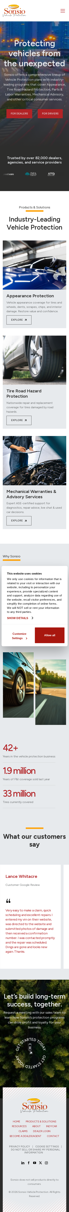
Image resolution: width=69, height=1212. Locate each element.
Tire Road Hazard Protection (23, 393)
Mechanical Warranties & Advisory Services (31, 494)
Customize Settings (19, 636)
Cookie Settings (47, 1146)
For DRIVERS (50, 113)
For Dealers (19, 113)
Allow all (49, 635)
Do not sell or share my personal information (35, 1151)
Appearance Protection (30, 295)
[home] (14, 11)
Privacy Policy (19, 1146)
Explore (19, 320)
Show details (17, 618)
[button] (62, 10)
